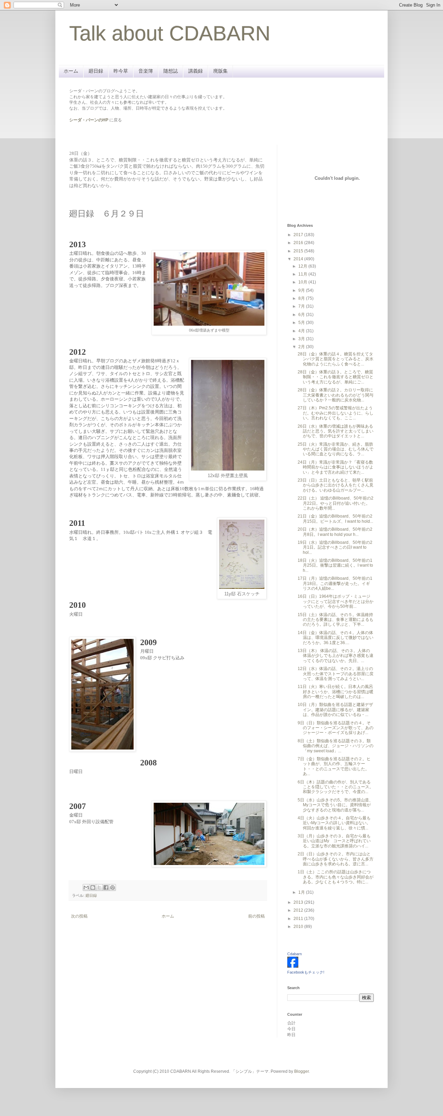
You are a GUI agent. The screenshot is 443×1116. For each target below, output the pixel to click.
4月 (302, 330)
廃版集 (220, 71)
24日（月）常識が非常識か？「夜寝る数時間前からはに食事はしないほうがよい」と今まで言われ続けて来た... (335, 467)
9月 (302, 290)
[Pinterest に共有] (112, 887)
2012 (298, 910)
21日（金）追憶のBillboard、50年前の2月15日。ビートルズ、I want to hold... (335, 518)
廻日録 (96, 71)
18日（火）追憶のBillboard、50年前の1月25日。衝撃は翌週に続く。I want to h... (335, 565)
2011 (298, 918)
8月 (302, 298)
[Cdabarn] (292, 966)
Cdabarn (294, 954)
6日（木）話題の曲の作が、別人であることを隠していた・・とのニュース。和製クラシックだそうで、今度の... (335, 787)
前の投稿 (256, 916)
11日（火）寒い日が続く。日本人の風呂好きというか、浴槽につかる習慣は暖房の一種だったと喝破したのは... (335, 691)
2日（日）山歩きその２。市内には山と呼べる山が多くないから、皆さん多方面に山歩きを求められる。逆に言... (335, 859)
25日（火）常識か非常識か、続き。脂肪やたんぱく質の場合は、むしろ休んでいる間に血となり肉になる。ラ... (335, 449)
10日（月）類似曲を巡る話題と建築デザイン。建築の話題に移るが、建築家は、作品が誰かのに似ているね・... (335, 709)
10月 (303, 282)
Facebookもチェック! (305, 972)
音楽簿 (145, 71)
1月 (302, 892)
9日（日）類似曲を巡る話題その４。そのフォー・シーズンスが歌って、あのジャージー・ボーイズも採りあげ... (335, 727)
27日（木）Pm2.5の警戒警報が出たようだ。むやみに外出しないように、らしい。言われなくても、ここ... (335, 413)
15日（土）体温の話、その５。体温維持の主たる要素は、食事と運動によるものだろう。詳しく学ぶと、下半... (335, 619)
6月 (302, 314)
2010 (298, 926)
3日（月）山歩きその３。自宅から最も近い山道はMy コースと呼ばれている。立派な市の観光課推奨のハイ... (334, 841)
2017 (298, 234)
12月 (303, 266)
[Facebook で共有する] (105, 887)
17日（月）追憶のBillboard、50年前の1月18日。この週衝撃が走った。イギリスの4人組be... (335, 583)
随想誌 (170, 71)
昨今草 (121, 71)
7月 (302, 306)
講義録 (195, 71)
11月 (303, 274)
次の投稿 (79, 916)
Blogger (301, 1071)
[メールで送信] (86, 887)
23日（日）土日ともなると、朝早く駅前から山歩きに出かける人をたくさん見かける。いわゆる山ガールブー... (335, 485)
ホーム (71, 71)
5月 (302, 322)
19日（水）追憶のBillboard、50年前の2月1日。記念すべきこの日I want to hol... (335, 547)
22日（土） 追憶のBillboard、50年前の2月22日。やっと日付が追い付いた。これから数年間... (335, 503)
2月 (302, 346)
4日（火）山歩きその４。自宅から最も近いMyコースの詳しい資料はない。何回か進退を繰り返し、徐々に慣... (334, 823)
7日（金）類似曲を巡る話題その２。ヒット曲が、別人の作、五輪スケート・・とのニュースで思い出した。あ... (334, 766)
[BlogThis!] (92, 887)
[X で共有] (99, 887)
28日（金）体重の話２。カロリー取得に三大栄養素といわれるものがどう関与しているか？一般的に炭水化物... (335, 395)
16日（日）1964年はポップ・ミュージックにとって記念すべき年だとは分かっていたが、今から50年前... (335, 601)
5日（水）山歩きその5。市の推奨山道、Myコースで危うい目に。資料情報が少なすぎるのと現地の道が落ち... (335, 805)
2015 (298, 251)
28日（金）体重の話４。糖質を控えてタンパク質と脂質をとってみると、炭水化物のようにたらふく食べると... (335, 359)
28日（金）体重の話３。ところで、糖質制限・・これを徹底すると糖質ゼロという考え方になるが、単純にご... (335, 377)
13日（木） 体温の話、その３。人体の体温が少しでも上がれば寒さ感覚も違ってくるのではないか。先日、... (335, 655)
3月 (302, 338)
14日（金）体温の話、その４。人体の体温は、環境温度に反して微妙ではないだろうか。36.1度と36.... (335, 637)
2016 (298, 242)
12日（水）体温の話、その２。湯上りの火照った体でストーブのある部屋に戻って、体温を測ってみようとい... (335, 673)
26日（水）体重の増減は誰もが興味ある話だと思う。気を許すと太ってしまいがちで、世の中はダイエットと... (335, 431)
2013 (298, 902)
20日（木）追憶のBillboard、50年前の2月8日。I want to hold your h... (335, 532)
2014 (298, 259)
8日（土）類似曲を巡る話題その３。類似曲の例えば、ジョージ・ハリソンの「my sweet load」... (335, 745)
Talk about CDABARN (169, 33)
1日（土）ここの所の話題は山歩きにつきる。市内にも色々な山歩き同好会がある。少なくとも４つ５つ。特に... (335, 876)
